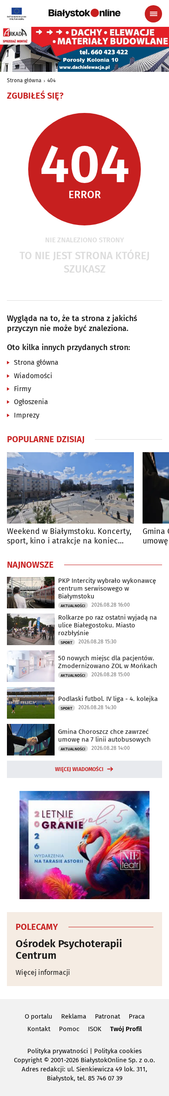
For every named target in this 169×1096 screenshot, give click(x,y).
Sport (66, 642)
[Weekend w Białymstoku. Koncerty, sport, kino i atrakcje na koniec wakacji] (70, 488)
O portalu (38, 1016)
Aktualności (73, 606)
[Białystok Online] (84, 13)
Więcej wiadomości (79, 769)
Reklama (73, 1016)
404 (51, 80)
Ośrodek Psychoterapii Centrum (69, 949)
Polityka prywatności (57, 1051)
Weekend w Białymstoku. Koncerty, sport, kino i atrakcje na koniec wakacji (69, 536)
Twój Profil (126, 1029)
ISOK (94, 1029)
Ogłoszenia (31, 402)
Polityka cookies (118, 1051)
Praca (137, 1016)
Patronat (107, 1016)
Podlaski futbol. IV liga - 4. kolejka (108, 699)
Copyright (28, 1060)
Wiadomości (33, 376)
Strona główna (24, 80)
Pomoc (69, 1029)
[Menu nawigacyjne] (153, 13)
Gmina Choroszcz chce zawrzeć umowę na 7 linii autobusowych (104, 735)
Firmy (22, 389)
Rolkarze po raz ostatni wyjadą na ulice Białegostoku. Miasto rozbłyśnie (107, 625)
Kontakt (38, 1029)
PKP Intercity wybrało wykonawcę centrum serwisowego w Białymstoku (107, 588)
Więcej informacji (43, 972)
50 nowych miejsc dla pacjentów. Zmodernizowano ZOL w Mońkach (107, 662)
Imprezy (26, 415)
